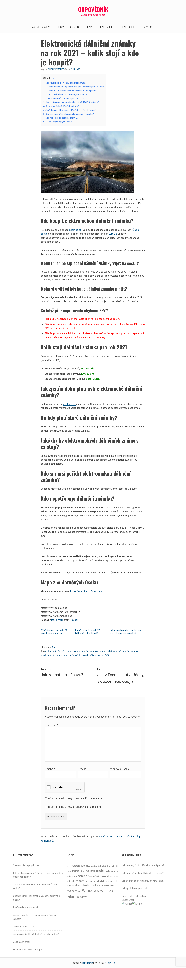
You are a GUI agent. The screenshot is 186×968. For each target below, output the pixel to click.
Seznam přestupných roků (26, 865)
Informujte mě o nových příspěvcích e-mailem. (74, 806)
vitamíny (102, 885)
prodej (100, 655)
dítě (104, 865)
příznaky (71, 881)
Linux (87, 871)
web (79, 891)
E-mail (82, 769)
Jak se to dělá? (41, 27)
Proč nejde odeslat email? (26, 907)
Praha (102, 876)
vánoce (113, 885)
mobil (100, 871)
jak (82, 870)
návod (70, 876)
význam (72, 891)
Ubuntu (89, 885)
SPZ (107, 655)
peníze (82, 876)
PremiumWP (86, 963)
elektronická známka (52, 655)
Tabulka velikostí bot (23, 926)
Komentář (51, 725)
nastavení (109, 871)
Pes (90, 876)
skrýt (55, 78)
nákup (93, 655)
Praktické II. (128, 27)
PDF (75, 876)
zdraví (83, 897)
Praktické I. (105, 27)
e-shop (103, 651)
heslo (69, 871)
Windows (90, 890)
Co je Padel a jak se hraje (134, 896)
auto (83, 865)
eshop (67, 655)
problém (109, 876)
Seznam (89, 881)
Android (76, 865)
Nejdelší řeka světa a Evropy (27, 949)
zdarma (73, 897)
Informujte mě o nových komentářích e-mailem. (75, 798)
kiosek (85, 655)
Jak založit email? (22, 942)
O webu (148, 27)
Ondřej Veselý (56, 69)
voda (107, 885)
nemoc (116, 871)
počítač (96, 876)
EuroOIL (113, 233)
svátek (96, 881)
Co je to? (75, 27)
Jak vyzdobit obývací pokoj (135, 888)
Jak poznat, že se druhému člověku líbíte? (143, 880)
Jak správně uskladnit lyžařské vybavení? (143, 873)
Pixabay (74, 619)
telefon (109, 881)
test (115, 881)
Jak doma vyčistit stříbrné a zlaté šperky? (143, 865)
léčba (92, 870)
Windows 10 (106, 891)
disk (99, 866)
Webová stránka (119, 769)
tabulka (103, 881)
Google (115, 866)
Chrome (89, 866)
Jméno (50, 769)
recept (80, 881)
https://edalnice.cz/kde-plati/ (86, 591)
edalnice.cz (75, 229)
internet (75, 871)
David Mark (57, 619)
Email (109, 866)
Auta (54, 647)
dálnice (76, 651)
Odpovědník (93, 9)
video (95, 885)
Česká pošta (64, 651)
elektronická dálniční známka (123, 651)
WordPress (110, 963)
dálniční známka (89, 651)
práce (116, 876)
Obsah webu (128, 899)
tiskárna (70, 885)
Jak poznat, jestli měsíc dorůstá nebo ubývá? (36, 934)
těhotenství (80, 885)
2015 (69, 866)
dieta (95, 866)
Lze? (90, 27)
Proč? (60, 27)
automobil (50, 651)
